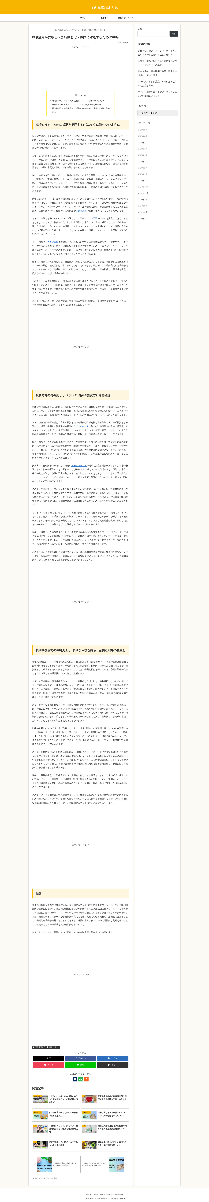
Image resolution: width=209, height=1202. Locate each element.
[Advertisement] (80, 70)
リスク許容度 (51, 242)
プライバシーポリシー (101, 1194)
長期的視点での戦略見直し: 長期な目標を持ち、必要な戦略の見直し (81, 108)
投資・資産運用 (40, 1047)
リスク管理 (92, 218)
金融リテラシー (54, 1047)
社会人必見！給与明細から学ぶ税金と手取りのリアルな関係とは (157, 73)
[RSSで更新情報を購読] (86, 1079)
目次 (77, 95)
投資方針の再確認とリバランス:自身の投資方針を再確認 (76, 104)
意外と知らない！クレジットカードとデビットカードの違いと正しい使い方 (157, 53)
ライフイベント (81, 426)
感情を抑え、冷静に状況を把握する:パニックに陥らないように (79, 101)
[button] (112, 1065)
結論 (54, 112)
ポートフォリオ (79, 465)
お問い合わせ (118, 1194)
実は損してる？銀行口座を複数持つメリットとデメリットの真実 (157, 63)
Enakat (88, 1194)
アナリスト (81, 210)
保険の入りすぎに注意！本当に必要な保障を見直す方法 (157, 83)
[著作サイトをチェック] (75, 1079)
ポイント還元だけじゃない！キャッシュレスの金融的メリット (157, 94)
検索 (139, 28)
